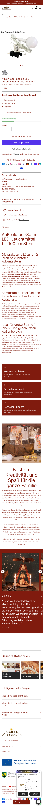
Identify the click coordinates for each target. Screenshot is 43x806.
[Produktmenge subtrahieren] (4, 129)
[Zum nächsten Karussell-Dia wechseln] (40, 571)
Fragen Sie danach (35, 793)
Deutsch (4, 786)
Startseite (4, 15)
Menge (4, 125)
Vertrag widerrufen (21, 802)
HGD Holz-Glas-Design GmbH (12, 84)
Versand (16, 154)
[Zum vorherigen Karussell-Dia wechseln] (2, 571)
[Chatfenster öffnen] (38, 802)
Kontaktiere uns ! (24, 220)
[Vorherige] (3, 2)
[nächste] (40, 2)
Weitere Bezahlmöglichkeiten (22, 149)
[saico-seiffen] (6, 8)
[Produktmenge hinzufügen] (10, 129)
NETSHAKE (11, 793)
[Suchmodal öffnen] (32, 8)
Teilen (6, 227)
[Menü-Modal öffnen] (40, 8)
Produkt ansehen (23, 793)
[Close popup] (39, 773)
